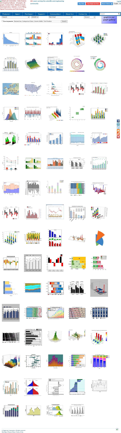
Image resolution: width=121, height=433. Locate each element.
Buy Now (81, 3)
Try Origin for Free (93, 3)
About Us (69, 14)
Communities (55, 14)
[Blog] (118, 127)
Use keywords (8, 21)
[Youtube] (118, 136)
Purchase (28, 14)
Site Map (4, 432)
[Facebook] (118, 120)
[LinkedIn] (118, 124)
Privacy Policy (11, 432)
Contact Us (83, 14)
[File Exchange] (118, 133)
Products (5, 14)
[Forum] (118, 130)
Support (41, 14)
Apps (17, 14)
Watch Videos (106, 3)
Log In (119, 1)
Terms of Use (19, 432)
